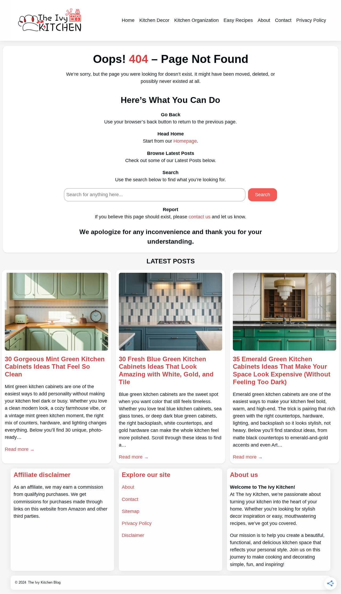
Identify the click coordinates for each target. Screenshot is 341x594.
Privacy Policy (137, 523)
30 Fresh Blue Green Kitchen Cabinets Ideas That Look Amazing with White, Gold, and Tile (166, 370)
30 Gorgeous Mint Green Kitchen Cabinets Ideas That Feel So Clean (55, 366)
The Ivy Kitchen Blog (44, 582)
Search (262, 194)
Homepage (185, 141)
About (128, 487)
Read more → (20, 449)
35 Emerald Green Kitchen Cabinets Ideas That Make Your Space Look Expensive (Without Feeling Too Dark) (281, 370)
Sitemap (130, 511)
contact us (199, 216)
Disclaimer (133, 535)
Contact (130, 499)
